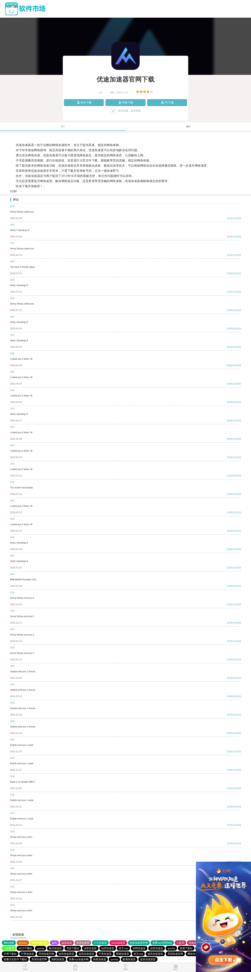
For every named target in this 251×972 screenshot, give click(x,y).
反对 (236, 218)
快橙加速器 (99, 959)
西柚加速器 (122, 953)
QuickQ (23, 942)
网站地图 (9, 942)
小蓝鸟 (180, 942)
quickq (40, 948)
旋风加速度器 (39, 942)
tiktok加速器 (118, 942)
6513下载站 (25, 948)
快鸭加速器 (139, 948)
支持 (229, 218)
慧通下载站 (186, 948)
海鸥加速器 (57, 959)
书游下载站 (72, 948)
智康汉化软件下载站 (15, 959)
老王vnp (123, 948)
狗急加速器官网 (139, 942)
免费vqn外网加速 (162, 942)
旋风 (54, 942)
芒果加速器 (27, 953)
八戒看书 (9, 948)
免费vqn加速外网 (79, 959)
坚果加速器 (82, 942)
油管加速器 (90, 948)
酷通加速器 (129, 959)
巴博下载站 (10, 953)
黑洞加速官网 (46, 953)
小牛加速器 (100, 942)
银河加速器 (55, 948)
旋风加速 (67, 942)
